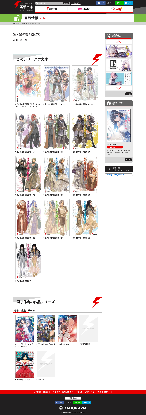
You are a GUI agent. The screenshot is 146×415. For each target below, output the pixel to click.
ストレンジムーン (65, 344)
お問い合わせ (73, 398)
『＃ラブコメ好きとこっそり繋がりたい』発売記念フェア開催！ (118, 152)
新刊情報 (37, 392)
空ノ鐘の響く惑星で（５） (82, 195)
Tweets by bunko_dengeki (114, 175)
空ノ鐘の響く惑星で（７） (26, 195)
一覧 (129, 94)
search (66, 3)
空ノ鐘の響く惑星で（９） (54, 152)
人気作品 (56, 392)
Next (119, 88)
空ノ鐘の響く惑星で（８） (82, 152)
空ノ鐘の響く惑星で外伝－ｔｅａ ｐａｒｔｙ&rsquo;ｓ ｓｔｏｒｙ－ (28, 106)
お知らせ (79, 392)
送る (120, 3)
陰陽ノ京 (41, 379)
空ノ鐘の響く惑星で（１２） (55, 104)
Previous (119, 41)
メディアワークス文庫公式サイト (98, 392)
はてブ (129, 3)
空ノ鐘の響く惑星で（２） (82, 238)
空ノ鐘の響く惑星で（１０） (27, 152)
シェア (102, 3)
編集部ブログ (67, 392)
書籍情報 (24, 23)
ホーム (17, 23)
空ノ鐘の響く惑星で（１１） (83, 104)
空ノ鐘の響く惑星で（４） (26, 238)
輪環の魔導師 (85, 344)
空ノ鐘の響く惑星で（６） (54, 195)
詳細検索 (76, 3)
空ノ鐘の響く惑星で (24, 281)
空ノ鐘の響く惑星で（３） (54, 238)
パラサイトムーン (23, 380)
